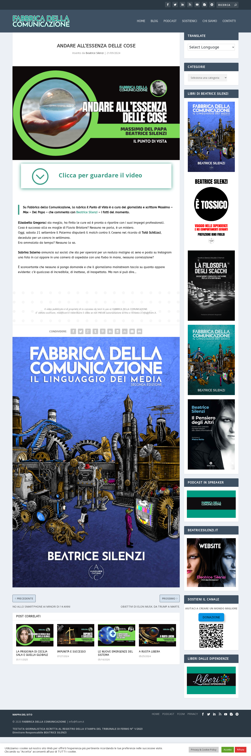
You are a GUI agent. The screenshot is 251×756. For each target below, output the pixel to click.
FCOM (181, 714)
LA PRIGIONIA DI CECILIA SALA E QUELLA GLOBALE (32, 653)
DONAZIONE (211, 617)
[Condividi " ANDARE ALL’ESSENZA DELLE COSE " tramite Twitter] (80, 331)
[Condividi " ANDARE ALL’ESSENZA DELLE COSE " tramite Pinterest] (102, 331)
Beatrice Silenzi (95, 53)
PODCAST (170, 21)
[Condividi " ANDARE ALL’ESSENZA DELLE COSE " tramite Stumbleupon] (124, 331)
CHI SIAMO (209, 21)
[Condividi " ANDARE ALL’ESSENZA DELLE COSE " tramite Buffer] (117, 331)
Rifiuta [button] (240, 749)
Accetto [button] (228, 749)
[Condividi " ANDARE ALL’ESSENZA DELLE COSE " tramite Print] (139, 331)
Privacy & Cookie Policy (203, 749)
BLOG (154, 21)
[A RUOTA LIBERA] (157, 635)
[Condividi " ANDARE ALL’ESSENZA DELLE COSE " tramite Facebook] (73, 331)
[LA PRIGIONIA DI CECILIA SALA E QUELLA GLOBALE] (34, 635)
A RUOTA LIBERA (149, 651)
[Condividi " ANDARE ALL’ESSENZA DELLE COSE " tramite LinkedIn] (110, 331)
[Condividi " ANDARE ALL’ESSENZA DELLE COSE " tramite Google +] (88, 331)
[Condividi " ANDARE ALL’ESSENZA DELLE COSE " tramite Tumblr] (95, 331)
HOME (141, 21)
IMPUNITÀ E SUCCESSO (71, 651)
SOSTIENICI (189, 21)
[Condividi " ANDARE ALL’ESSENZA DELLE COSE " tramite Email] (132, 331)
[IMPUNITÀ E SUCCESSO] (75, 635)
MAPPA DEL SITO (22, 714)
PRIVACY (192, 714)
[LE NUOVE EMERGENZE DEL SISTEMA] (116, 635)
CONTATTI (229, 21)
